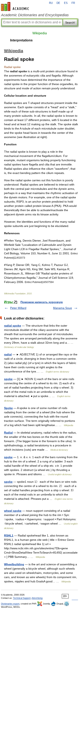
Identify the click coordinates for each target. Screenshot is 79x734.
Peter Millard (18, 308)
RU (51, 3)
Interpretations (21, 40)
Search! (70, 22)
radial (8, 354)
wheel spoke (12, 510)
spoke (8, 379)
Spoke (8, 408)
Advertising (37, 598)
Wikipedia (39, 33)
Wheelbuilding (14, 564)
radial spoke (12, 325)
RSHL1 (8, 535)
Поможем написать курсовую (41, 302)
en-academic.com (15, 6)
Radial (8, 432)
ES (66, 3)
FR (73, 3)
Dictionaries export (10, 603)
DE (58, 3)
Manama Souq (62, 308)
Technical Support (22, 598)
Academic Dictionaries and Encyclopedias (35, 15)
